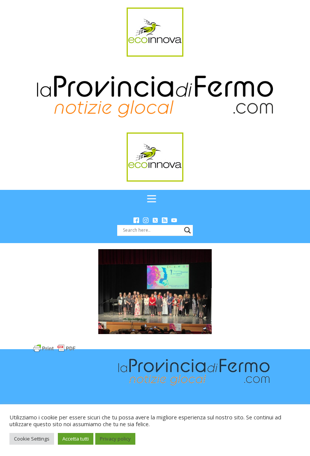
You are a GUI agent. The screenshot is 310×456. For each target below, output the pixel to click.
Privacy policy (115, 438)
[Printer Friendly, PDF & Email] (54, 347)
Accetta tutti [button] (75, 438)
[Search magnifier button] (187, 230)
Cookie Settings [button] (32, 438)
